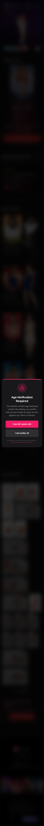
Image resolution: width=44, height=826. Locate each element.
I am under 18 (22, 433)
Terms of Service (16, 442)
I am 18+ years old (22, 424)
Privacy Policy (29, 442)
